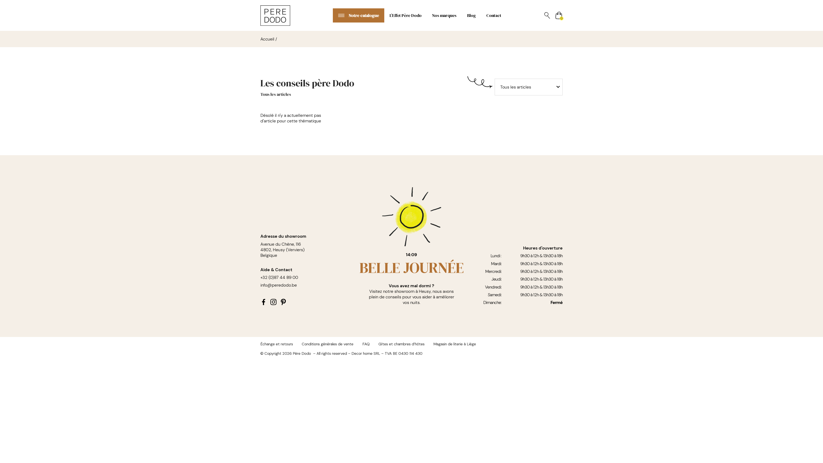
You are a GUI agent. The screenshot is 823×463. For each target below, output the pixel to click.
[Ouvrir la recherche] (547, 15)
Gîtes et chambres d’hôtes (401, 344)
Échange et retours (276, 344)
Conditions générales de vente (327, 344)
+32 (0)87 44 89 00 (279, 277)
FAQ (366, 344)
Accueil (267, 39)
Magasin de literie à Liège (454, 344)
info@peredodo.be (278, 285)
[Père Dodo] (275, 15)
